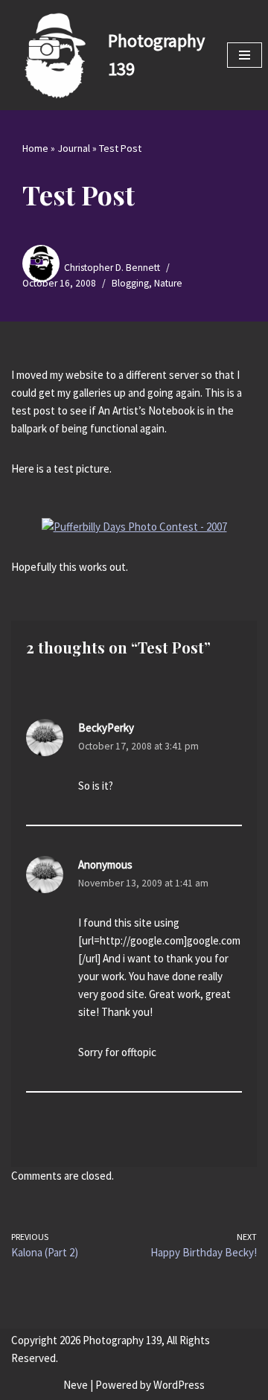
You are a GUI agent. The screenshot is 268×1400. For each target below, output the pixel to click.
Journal (73, 148)
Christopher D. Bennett (112, 267)
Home (35, 148)
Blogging (130, 283)
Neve (75, 1385)
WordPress (179, 1385)
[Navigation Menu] (244, 55)
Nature (168, 283)
